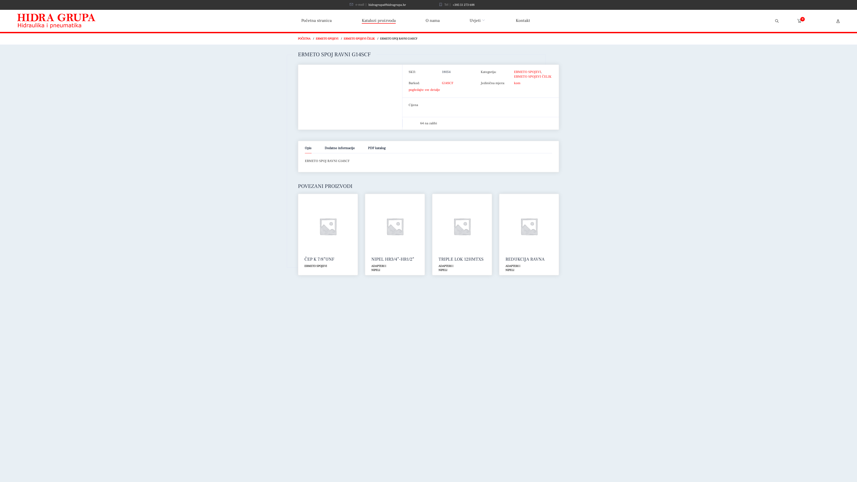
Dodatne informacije (340, 148)
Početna (304, 38)
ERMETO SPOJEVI (327, 38)
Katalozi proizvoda (379, 20)
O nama (433, 20)
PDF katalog (377, 148)
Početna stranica (316, 20)
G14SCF (447, 83)
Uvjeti (475, 20)
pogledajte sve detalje (424, 90)
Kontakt (523, 20)
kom (517, 83)
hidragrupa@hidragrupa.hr (387, 5)
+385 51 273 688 (463, 5)
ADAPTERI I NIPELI (378, 268)
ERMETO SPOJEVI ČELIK (359, 38)
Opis (308, 148)
